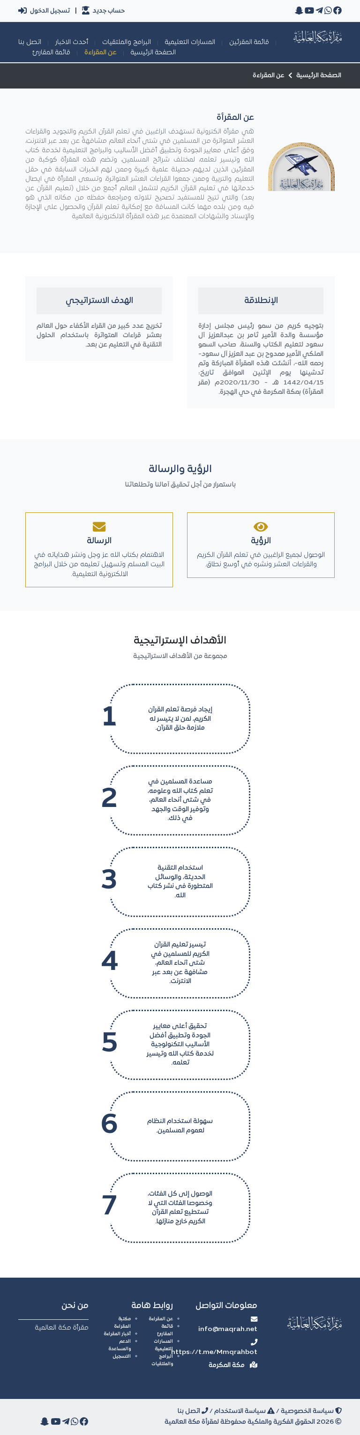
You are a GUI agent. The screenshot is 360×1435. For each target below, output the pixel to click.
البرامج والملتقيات (126, 42)
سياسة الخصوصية (308, 1411)
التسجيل (121, 1357)
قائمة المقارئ (51, 53)
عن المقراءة (100, 53)
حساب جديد (108, 11)
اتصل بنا (29, 42)
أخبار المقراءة (117, 1334)
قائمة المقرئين (249, 42)
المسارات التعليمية (190, 42)
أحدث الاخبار (71, 42)
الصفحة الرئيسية (153, 53)
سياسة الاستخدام (240, 1411)
